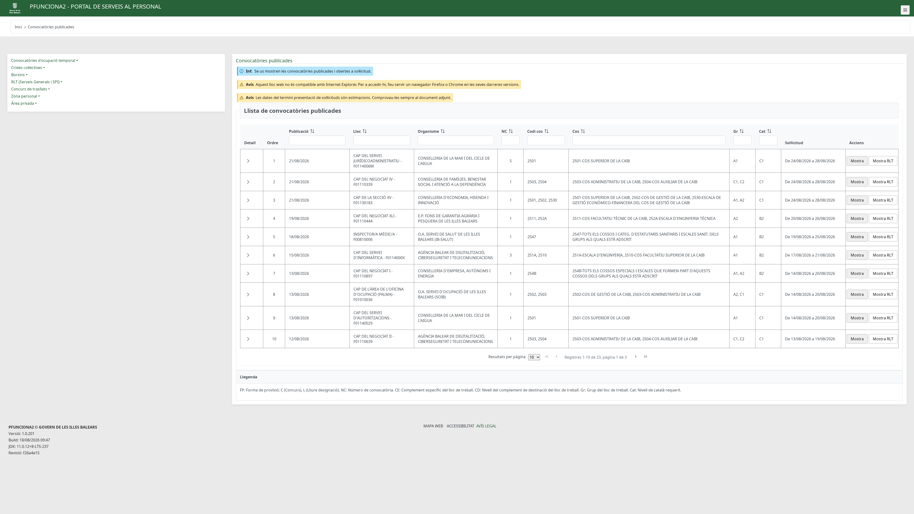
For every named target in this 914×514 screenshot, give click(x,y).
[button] (248, 161)
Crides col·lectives (26, 67)
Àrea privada (22, 103)
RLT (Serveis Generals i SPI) (35, 81)
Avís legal (486, 426)
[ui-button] (905, 10)
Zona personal (24, 96)
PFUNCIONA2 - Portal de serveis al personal (95, 6)
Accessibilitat (460, 426)
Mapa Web (433, 426)
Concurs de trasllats (29, 89)
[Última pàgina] (645, 356)
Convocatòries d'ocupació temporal (43, 60)
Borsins (18, 74)
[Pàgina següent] (635, 356)
